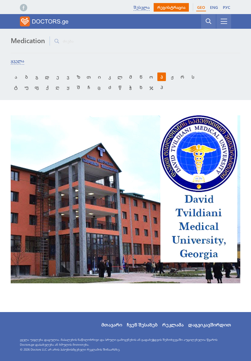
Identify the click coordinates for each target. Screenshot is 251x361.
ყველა (17, 60)
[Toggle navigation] (223, 21)
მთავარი (111, 325)
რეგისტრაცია (171, 7)
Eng (214, 7)
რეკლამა (173, 325)
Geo (201, 7)
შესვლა (141, 7)
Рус (226, 7)
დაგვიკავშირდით (209, 325)
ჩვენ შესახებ (142, 325)
